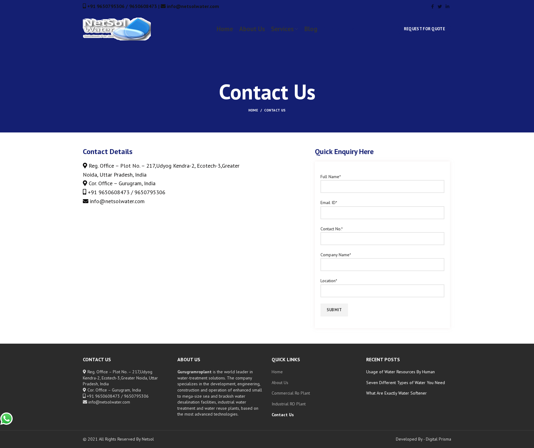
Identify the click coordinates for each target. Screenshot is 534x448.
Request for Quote (424, 28)
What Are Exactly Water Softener (396, 393)
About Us (280, 382)
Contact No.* (331, 229)
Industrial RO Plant (289, 404)
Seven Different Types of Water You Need (405, 382)
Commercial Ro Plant (291, 393)
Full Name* (330, 176)
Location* (328, 280)
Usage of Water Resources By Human (400, 372)
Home (253, 110)
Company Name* (335, 254)
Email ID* (328, 202)
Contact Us (283, 414)
